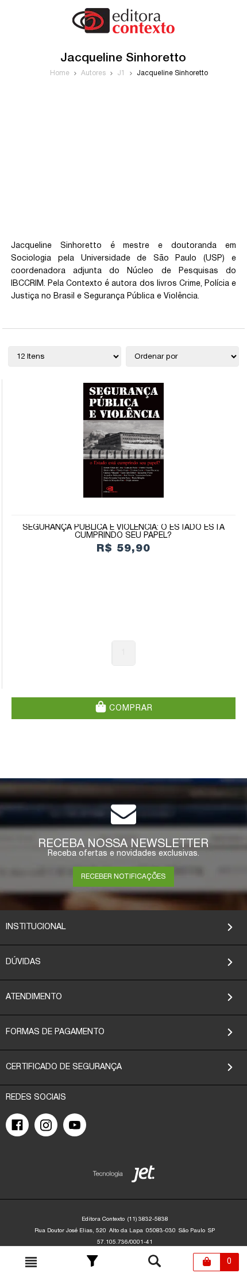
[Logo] (123, 31)
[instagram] (45, 1124)
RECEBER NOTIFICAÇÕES (123, 877)
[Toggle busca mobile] (31, 1262)
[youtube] (74, 1124)
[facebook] (17, 1124)
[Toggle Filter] (92, 1262)
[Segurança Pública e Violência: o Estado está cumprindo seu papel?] (123, 440)
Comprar (129, 708)
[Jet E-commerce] (124, 1176)
